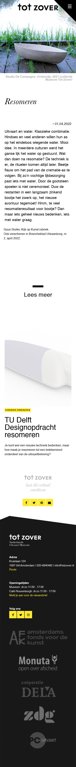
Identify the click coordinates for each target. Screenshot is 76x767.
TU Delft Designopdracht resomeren (30, 428)
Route (12, 569)
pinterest (41, 502)
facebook (26, 502)
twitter (34, 502)
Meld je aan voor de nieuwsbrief (28, 595)
